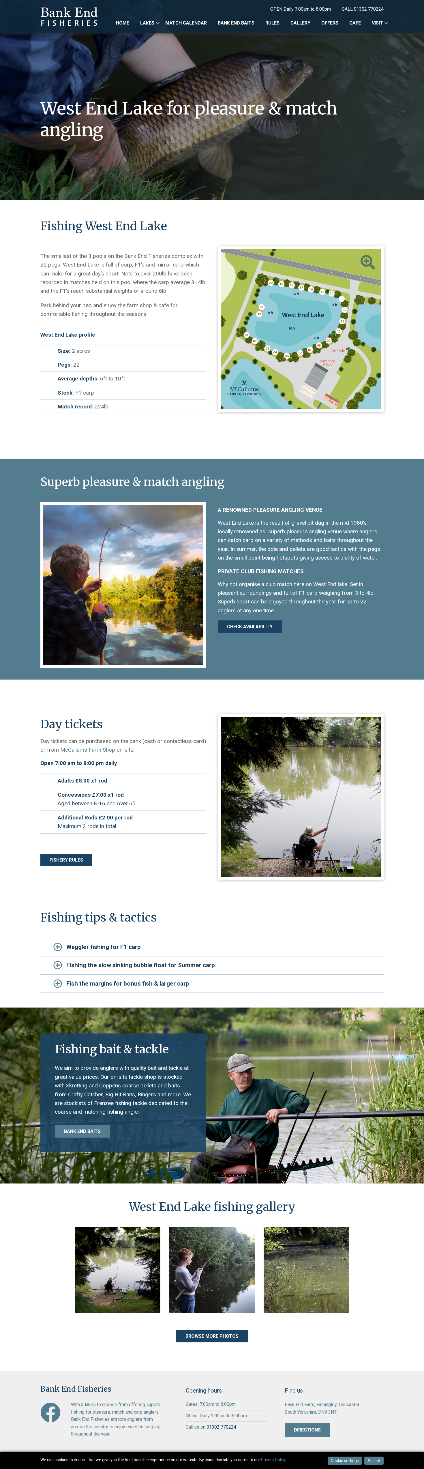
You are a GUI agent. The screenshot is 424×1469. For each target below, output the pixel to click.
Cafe (355, 23)
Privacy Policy (273, 1459)
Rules (272, 23)
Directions (307, 1430)
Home (122, 23)
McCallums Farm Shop (87, 749)
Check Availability (250, 626)
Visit (377, 23)
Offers (329, 23)
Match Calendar (186, 23)
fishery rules (66, 860)
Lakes (147, 23)
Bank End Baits (236, 23)
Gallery (300, 23)
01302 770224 (369, 9)
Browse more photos (212, 1336)
